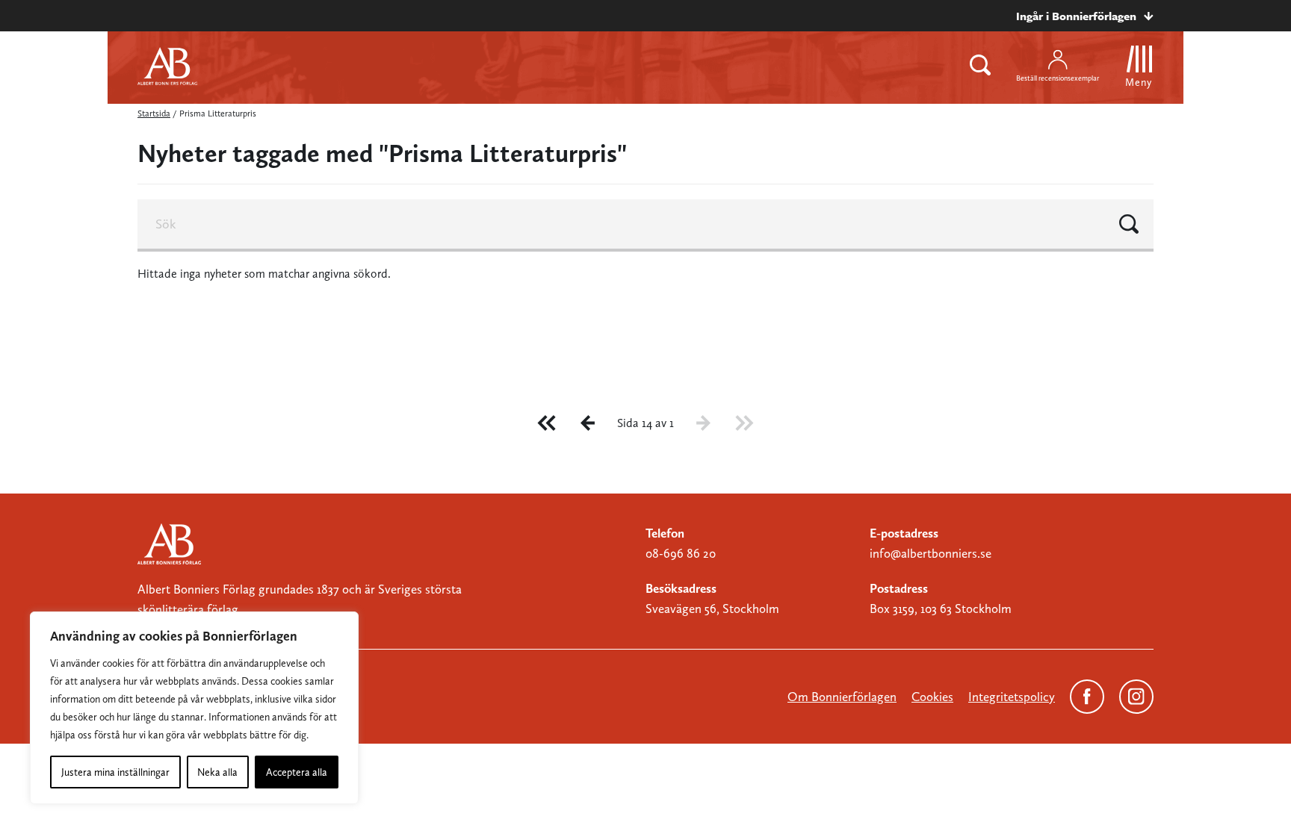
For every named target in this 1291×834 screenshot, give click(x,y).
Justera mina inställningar (115, 772)
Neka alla (217, 772)
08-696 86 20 (681, 553)
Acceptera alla (296, 772)
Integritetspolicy (1011, 696)
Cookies (932, 696)
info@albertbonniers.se (930, 553)
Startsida (153, 113)
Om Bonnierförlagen (842, 696)
